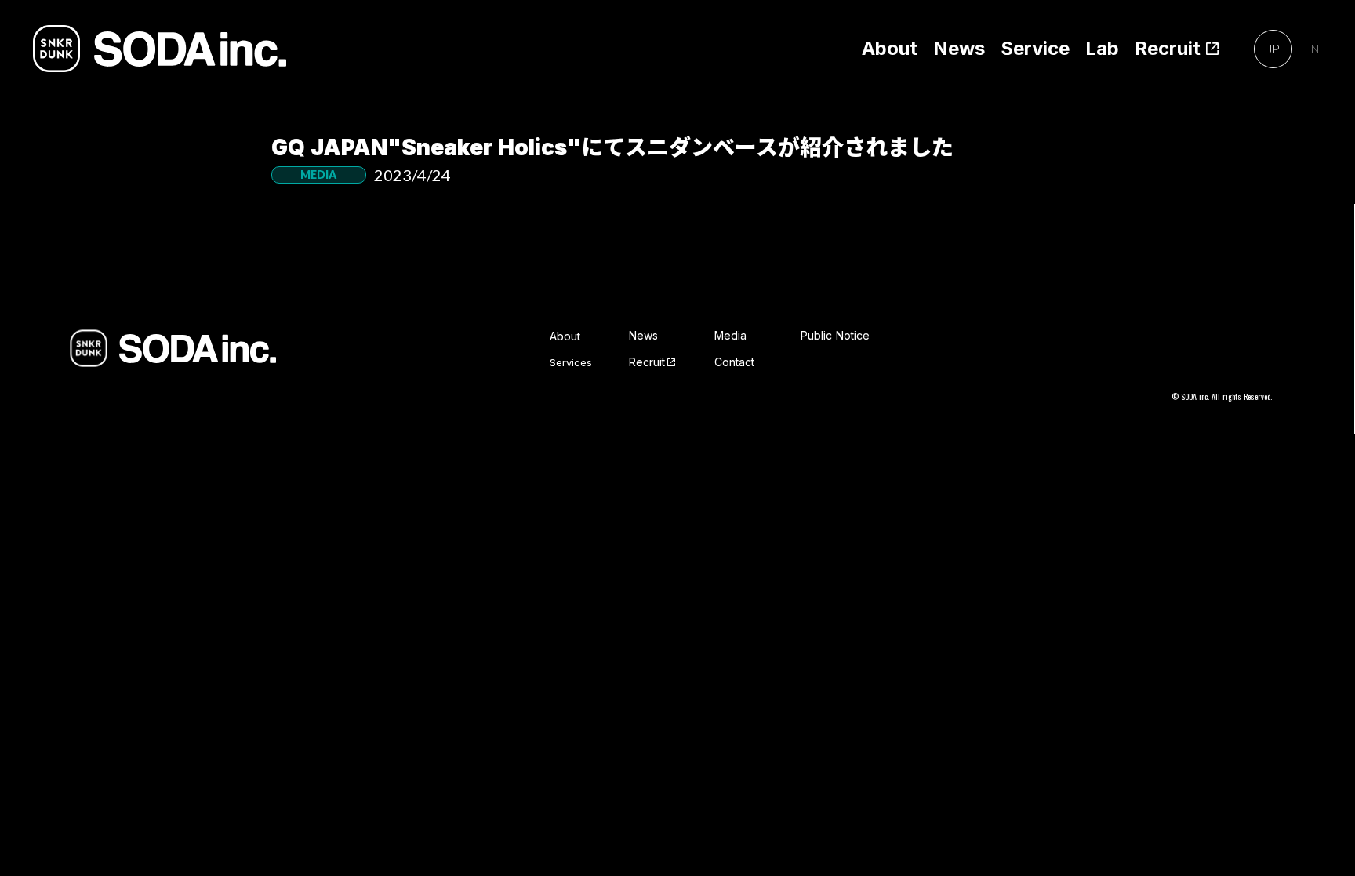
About (889, 48)
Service (1035, 48)
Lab (1102, 48)
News (959, 48)
